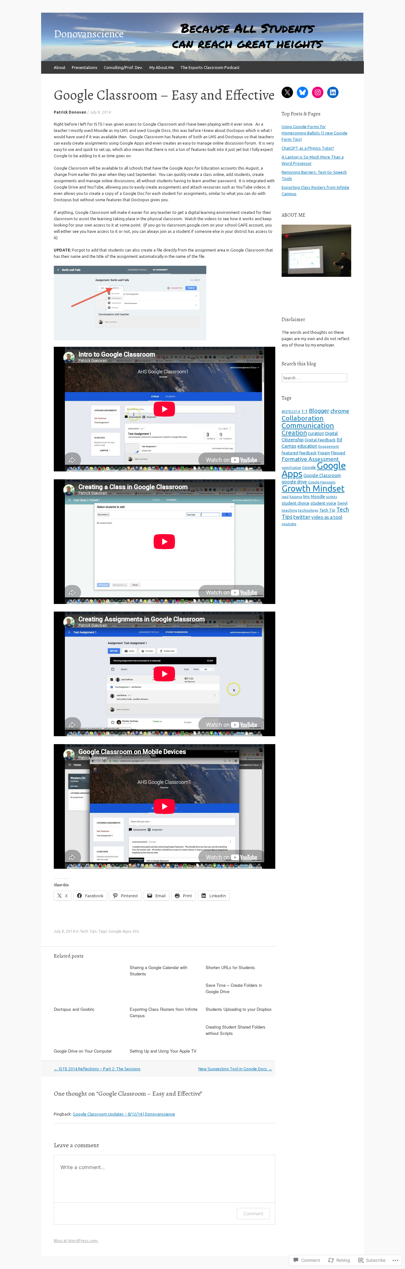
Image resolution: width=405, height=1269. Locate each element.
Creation (294, 432)
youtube (289, 524)
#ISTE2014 (291, 411)
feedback (308, 453)
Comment (253, 1213)
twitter (301, 517)
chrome (339, 411)
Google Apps (120, 931)
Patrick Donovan (70, 112)
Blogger (319, 410)
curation (316, 433)
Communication (308, 425)
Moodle (318, 496)
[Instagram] (317, 92)
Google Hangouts (321, 482)
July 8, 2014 (100, 112)
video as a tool (326, 517)
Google (309, 467)
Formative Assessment (310, 459)
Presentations (84, 67)
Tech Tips (88, 931)
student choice (295, 503)
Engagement (328, 446)
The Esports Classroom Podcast (210, 67)
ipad (285, 497)
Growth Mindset (313, 488)
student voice (323, 503)
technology (308, 510)
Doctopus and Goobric (74, 1009)
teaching (289, 510)
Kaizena (296, 497)
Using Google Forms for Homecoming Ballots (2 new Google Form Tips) (314, 132)
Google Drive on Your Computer (83, 1051)
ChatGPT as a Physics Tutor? (308, 148)
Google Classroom (322, 475)
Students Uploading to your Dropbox (239, 1009)
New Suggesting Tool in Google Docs (235, 1069)
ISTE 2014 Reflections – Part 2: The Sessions (97, 1069)
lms (136, 931)
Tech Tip (327, 510)
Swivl (342, 503)
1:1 (304, 411)
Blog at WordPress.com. (76, 1240)
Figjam (324, 453)
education (307, 446)
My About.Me (161, 67)
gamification (291, 468)
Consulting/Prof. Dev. (123, 67)
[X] (287, 92)
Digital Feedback (320, 440)
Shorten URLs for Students (230, 967)
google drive (294, 481)
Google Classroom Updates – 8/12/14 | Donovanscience (124, 1114)
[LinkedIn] (333, 92)
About (59, 67)
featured (290, 452)
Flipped (338, 452)
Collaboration (303, 418)
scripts (331, 497)
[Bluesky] (302, 92)
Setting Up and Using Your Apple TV (163, 1051)
